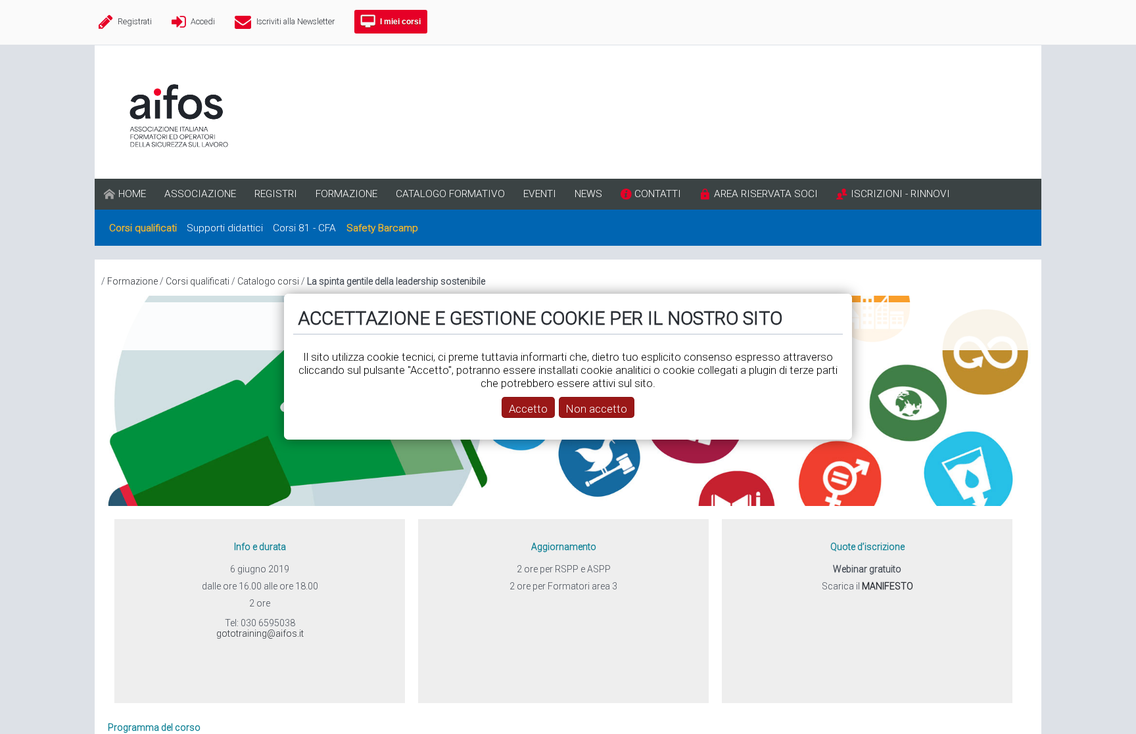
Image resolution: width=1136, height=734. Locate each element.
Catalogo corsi (268, 281)
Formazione (132, 281)
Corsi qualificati (197, 281)
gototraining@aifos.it (260, 633)
